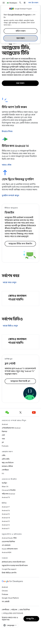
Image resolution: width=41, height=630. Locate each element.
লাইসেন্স (14, 610)
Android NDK (6, 552)
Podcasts (5, 446)
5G (3, 473)
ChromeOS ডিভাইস (8, 490)
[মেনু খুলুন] (3, 2)
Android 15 (6, 514)
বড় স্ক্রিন (4, 483)
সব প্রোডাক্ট (5, 602)
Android (5, 424)
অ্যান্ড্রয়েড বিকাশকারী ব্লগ (20, 381)
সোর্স (3, 435)
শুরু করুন (20, 38)
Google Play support (9, 569)
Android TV (6, 497)
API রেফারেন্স (6, 545)
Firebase (5, 594)
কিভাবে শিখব (7, 131)
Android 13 (6, 521)
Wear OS (5, 487)
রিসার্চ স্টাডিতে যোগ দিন (9, 573)
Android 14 (6, 518)
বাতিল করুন (21, 31)
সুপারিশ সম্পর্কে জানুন (10, 195)
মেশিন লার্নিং (5, 459)
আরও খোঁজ (6, 165)
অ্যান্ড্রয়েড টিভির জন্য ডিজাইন (20, 244)
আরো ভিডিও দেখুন (10, 326)
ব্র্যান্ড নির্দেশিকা (24, 610)
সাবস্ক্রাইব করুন (32, 619)
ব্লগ (3, 442)
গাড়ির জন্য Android (8, 494)
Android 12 (6, 525)
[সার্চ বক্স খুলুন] (20, 2)
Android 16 (6, 510)
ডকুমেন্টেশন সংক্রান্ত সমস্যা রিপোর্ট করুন (15, 565)
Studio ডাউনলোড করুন (10, 549)
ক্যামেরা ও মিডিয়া (7, 466)
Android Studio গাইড (9, 538)
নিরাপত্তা (4, 431)
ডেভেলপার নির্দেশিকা (8, 542)
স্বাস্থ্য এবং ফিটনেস (7, 463)
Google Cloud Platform (10, 598)
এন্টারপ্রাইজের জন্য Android (11, 428)
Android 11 (5, 528)
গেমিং (3, 455)
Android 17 (6, 507)
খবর (3, 439)
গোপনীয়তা (5, 470)
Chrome (5, 591)
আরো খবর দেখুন (9, 282)
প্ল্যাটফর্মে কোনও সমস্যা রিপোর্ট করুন (13, 562)
